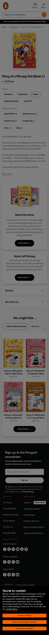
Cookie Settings (24, 615)
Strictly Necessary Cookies (24, 622)
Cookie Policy (11, 609)
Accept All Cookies (24, 628)
